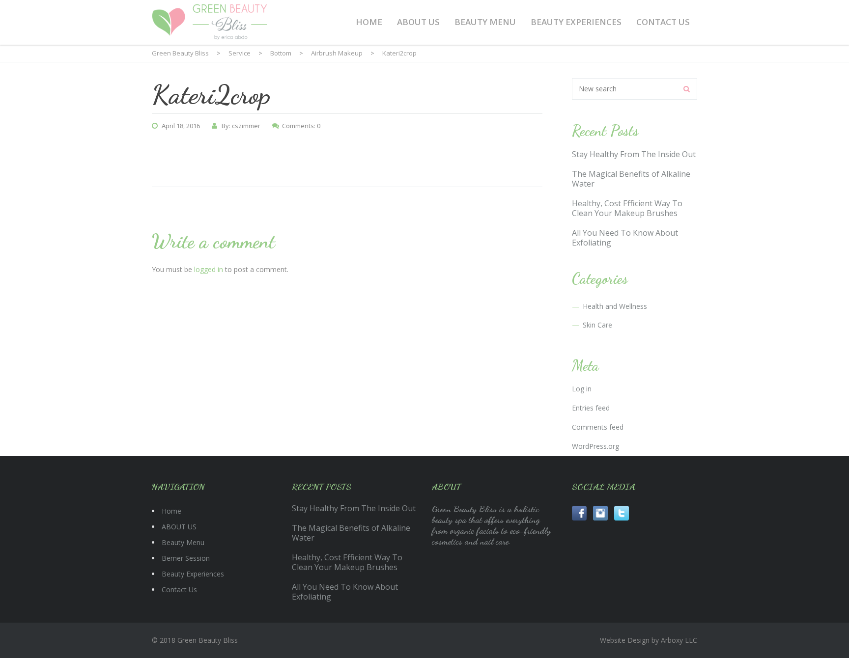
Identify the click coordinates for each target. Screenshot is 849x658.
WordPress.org (595, 446)
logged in (208, 269)
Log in (582, 388)
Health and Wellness (615, 306)
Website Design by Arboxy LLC (648, 640)
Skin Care (597, 324)
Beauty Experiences (576, 21)
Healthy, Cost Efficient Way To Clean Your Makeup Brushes (627, 208)
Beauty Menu (485, 21)
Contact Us (663, 21)
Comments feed (597, 427)
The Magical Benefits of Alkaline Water (631, 178)
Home (369, 21)
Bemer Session (186, 558)
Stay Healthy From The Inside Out (634, 154)
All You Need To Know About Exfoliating (625, 237)
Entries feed (591, 407)
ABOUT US (418, 21)
